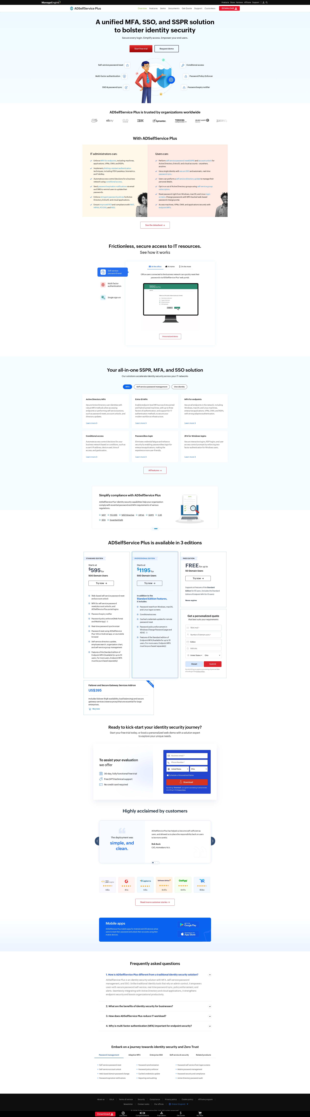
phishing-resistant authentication (117, 168)
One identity (179, 387)
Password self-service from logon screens (194, 1065)
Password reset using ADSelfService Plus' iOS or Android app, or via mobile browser (108, 634)
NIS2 (113, 207)
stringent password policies (112, 197)
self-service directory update (188, 179)
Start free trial (140, 49)
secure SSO (184, 171)
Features (153, 8)
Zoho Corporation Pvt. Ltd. (150, 1111)
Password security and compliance (191, 1074)
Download (228, 8)
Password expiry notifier (102, 614)
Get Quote (187, 8)
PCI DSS (103, 207)
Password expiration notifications (112, 1078)
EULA (112, 1099)
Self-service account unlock (110, 1069)
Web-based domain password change (114, 1074)
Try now (100, 583)
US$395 (95, 690)
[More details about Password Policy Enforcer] (205, 76)
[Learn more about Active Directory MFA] (105, 411)
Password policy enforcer (148, 1069)
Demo (163, 8)
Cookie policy (187, 1099)
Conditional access (148, 614)
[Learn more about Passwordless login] (155, 446)
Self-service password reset (114, 514)
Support (198, 8)
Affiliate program (205, 1099)
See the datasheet (154, 225)
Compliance (155, 1099)
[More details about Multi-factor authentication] (104, 76)
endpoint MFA (165, 207)
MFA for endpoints (108, 161)
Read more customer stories (153, 902)
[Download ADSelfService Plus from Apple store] (188, 933)
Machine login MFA (139, 514)
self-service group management (108, 647)
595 (95, 570)
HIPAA (96, 207)
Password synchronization (148, 1065)
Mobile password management (190, 1069)
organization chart (114, 644)
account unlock (205, 161)
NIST (132, 205)
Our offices (159, 1104)
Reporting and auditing (147, 1078)
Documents (174, 8)
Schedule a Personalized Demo (181, 775)
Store (232, 2)
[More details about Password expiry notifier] (203, 87)
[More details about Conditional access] (202, 65)
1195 (144, 570)
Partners (239, 2)
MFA (127, 387)
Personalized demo (170, 336)
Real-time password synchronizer (106, 626)
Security (141, 1099)
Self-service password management (151, 387)
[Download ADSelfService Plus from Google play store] (188, 924)
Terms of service (126, 1099)
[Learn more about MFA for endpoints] (204, 411)
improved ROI (106, 205)
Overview (142, 8)
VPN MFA (156, 514)
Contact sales (143, 1104)
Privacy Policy (200, 671)
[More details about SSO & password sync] (106, 87)
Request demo (167, 49)
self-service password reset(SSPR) (180, 161)
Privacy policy (171, 1099)
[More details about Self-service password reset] (107, 65)
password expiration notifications (112, 186)
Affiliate (247, 2)
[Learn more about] (105, 446)
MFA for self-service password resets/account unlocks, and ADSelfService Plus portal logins (105, 606)
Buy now (96, 709)
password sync (165, 174)
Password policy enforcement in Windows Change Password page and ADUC (156, 630)
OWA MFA (106, 519)
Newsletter (128, 1104)
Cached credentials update (149, 1074)
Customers (210, 8)
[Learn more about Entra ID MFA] (155, 411)
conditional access (114, 182)
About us (101, 1099)
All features (153, 470)
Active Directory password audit (190, 1078)
